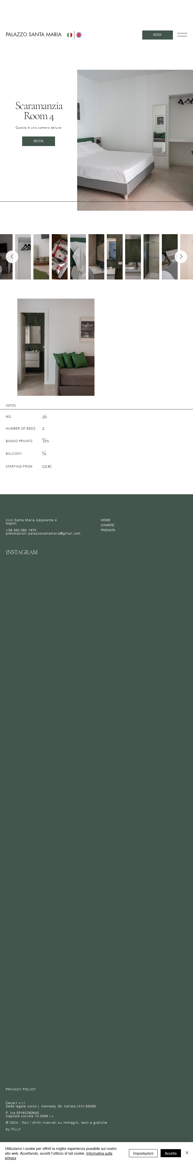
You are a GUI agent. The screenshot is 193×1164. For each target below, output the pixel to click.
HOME (105, 520)
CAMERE (107, 525)
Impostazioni (143, 1153)
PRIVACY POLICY (21, 1089)
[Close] (187, 1153)
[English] (78, 35)
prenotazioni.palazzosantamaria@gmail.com (43, 533)
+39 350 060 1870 (21, 530)
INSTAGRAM (21, 552)
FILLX (16, 1129)
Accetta (171, 1153)
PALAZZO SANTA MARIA (34, 34)
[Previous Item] (12, 257)
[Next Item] (181, 257)
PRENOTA (108, 530)
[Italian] (69, 35)
